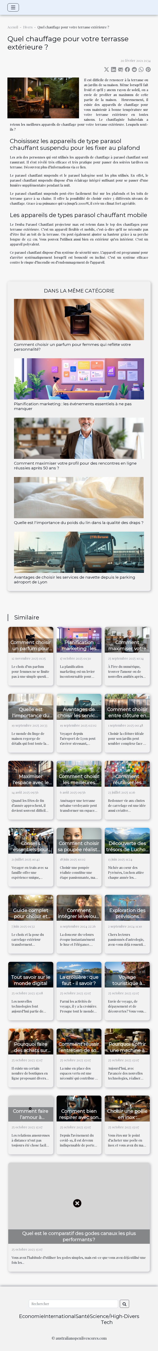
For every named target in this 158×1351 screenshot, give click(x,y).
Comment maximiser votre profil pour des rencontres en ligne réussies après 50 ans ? (75, 465)
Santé (83, 1316)
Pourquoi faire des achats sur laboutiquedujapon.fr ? (33, 1053)
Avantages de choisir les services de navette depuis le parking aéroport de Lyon (74, 579)
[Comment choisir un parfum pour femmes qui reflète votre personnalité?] (79, 319)
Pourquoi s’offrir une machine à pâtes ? (127, 1050)
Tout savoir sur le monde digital (30, 980)
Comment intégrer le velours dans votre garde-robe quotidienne (79, 919)
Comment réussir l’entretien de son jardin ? (78, 1050)
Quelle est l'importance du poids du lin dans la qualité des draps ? (79, 522)
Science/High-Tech (107, 1319)
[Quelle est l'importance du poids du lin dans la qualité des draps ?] (79, 497)
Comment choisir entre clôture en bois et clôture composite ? (127, 718)
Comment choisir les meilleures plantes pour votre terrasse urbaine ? (79, 785)
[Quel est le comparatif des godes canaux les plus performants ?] (79, 1203)
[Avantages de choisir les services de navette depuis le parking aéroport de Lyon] (79, 552)
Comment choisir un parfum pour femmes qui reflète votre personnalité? (72, 347)
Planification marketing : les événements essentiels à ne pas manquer (73, 406)
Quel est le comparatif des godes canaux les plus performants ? (79, 1236)
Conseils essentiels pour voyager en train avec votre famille (30, 852)
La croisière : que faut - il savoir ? (79, 980)
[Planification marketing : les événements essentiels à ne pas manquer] (79, 378)
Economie (31, 1316)
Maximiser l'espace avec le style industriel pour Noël (31, 785)
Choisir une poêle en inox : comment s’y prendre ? (127, 1120)
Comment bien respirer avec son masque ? (79, 1117)
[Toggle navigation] (13, 7)
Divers (28, 27)
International (60, 1316)
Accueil (12, 27)
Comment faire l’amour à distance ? (30, 1117)
